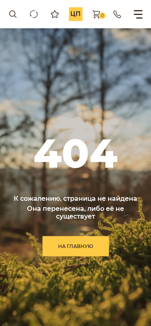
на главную (75, 246)
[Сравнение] (34, 14)
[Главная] (76, 14)
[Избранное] (55, 14)
